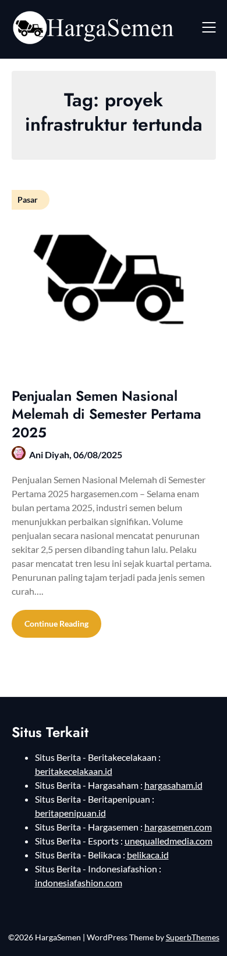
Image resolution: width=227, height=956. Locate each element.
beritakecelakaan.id (73, 771)
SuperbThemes (192, 937)
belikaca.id (148, 854)
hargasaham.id (173, 784)
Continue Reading (56, 623)
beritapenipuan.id (70, 812)
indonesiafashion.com (78, 882)
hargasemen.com (178, 826)
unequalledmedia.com (168, 840)
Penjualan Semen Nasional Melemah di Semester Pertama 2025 (106, 414)
